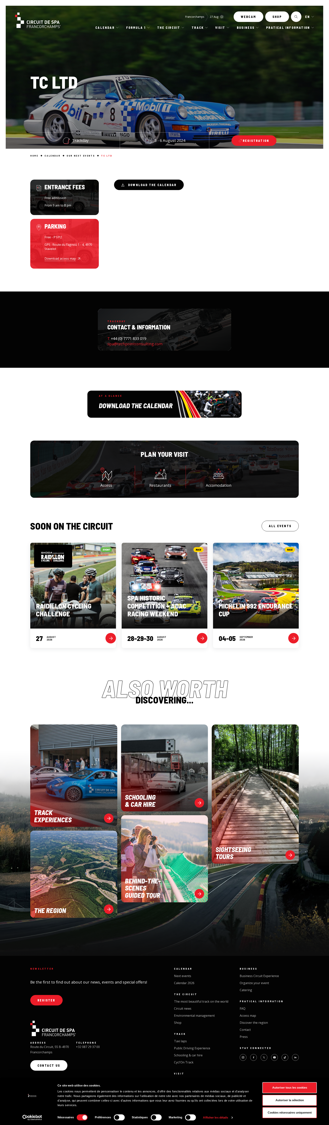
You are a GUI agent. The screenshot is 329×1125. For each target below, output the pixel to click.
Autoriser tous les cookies (289, 1087)
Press (244, 1037)
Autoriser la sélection (289, 1100)
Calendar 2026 (184, 983)
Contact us (49, 1065)
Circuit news (182, 1008)
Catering (246, 990)
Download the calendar (152, 185)
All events (280, 526)
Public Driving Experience (192, 1048)
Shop (277, 16)
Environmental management (194, 1015)
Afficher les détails (215, 1117)
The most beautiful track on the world (201, 1001)
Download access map (60, 258)
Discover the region (254, 1023)
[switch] (119, 1117)
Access (106, 485)
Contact (245, 1030)
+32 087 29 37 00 (88, 1047)
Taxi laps (180, 1041)
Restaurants (160, 485)
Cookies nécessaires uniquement (290, 1112)
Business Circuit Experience (259, 976)
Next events (182, 976)
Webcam (248, 16)
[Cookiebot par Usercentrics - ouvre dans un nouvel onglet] (32, 1117)
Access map (248, 1015)
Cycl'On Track (183, 1062)
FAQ (242, 1008)
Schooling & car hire (188, 1055)
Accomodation (219, 485)
